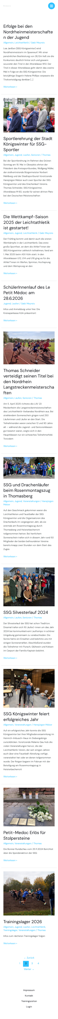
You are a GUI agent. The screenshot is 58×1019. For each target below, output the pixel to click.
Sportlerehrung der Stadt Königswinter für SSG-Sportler (27, 144)
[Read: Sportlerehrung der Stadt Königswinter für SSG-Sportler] (28, 114)
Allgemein (8, 42)
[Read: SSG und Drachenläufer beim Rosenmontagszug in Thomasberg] (28, 467)
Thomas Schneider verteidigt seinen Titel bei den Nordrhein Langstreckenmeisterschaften (28, 381)
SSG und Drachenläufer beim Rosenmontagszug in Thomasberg (26, 490)
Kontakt (29, 995)
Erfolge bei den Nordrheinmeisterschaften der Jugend (28, 31)
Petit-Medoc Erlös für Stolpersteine (24, 835)
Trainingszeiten (29, 1001)
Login (29, 1006)
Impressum (29, 990)
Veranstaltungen (31, 501)
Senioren (35, 154)
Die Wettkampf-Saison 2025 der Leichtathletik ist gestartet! (26, 222)
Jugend (18, 154)
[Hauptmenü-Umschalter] (51, 6)
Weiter (29, 969)
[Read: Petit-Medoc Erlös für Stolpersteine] (28, 806)
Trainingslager (10, 930)
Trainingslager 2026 (22, 921)
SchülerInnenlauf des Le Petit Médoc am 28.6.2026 (26, 292)
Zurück (29, 957)
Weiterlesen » (10, 86)
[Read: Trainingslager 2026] (28, 893)
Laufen (26, 154)
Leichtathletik (22, 42)
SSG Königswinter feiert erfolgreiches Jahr (26, 716)
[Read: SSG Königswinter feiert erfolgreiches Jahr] (28, 688)
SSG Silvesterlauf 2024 (25, 612)
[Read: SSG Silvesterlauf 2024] (28, 586)
